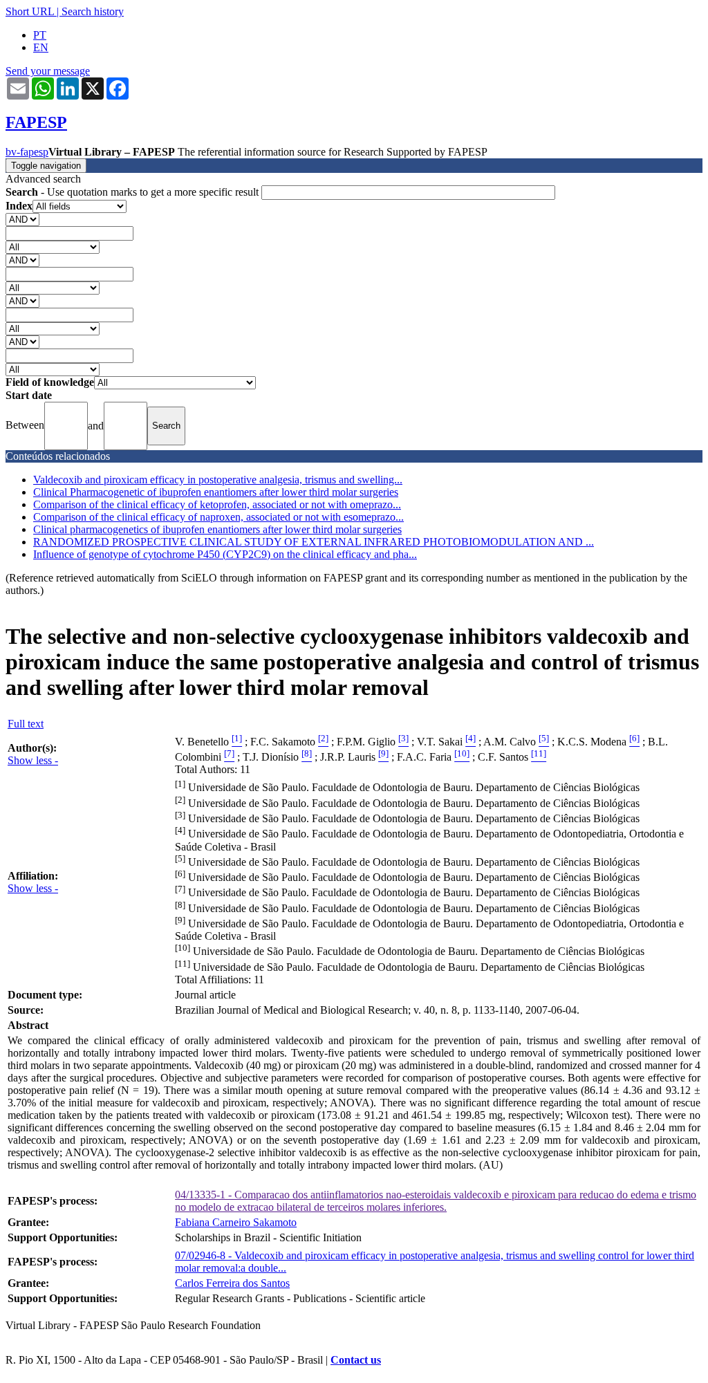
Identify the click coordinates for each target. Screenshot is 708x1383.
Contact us (355, 1360)
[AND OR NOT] (22, 219)
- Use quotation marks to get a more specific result (133, 192)
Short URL (30, 11)
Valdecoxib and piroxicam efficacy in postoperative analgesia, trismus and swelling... (217, 479)
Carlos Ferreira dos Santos (232, 1283)
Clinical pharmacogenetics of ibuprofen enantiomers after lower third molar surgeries (217, 529)
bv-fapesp (27, 152)
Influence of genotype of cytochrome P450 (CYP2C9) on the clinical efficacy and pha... (225, 554)
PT (39, 35)
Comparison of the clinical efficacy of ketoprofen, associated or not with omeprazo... (217, 504)
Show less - (33, 760)
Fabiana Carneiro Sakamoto (236, 1222)
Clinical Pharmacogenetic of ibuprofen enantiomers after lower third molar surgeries (215, 492)
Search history (93, 11)
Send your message (48, 71)
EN (40, 47)
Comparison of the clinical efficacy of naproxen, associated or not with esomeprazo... (218, 517)
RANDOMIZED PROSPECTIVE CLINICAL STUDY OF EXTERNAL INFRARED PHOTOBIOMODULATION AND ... (313, 542)
